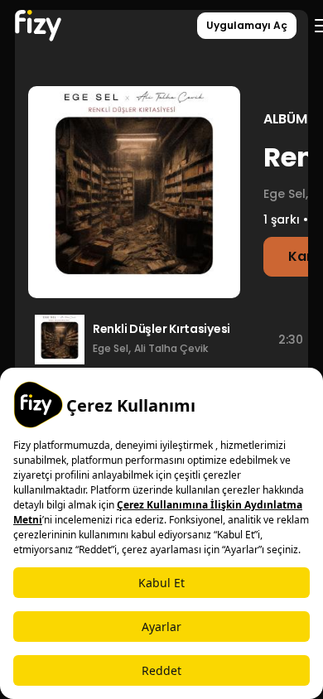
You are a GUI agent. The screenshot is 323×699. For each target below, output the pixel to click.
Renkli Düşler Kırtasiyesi (161, 329)
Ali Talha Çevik (171, 348)
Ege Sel (110, 348)
